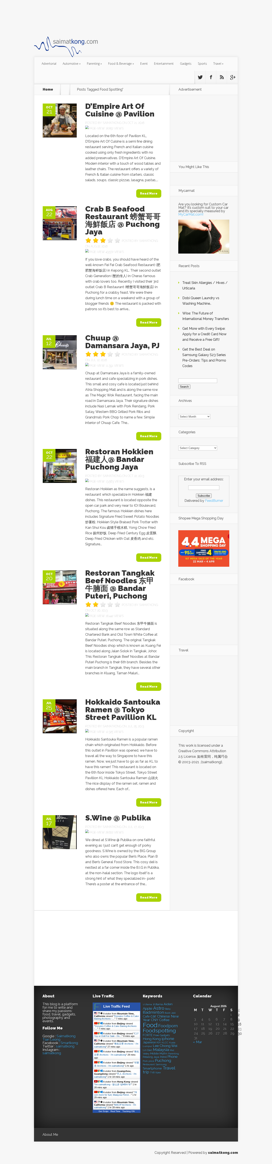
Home (48, 89)
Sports (202, 64)
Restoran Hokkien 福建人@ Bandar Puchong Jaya (119, 459)
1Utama (158, 1004)
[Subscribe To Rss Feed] (221, 77)
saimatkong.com (223, 1153)
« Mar (197, 1042)
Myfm (163, 1053)
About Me (50, 1135)
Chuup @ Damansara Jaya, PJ (122, 341)
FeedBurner (214, 501)
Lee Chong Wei (165, 1046)
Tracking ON (128, 1111)
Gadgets (185, 64)
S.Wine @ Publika (118, 817)
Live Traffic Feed (116, 1006)
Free (156, 1035)
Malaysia (161, 1049)
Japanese (149, 1042)
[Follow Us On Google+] (232, 77)
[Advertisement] (111, 17)
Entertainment (164, 64)
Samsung (161, 1064)
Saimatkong (112, 123)
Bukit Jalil (170, 1012)
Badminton (153, 1012)
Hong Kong (152, 1039)
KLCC (165, 1042)
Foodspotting (159, 1031)
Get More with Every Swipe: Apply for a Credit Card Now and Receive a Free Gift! (204, 334)
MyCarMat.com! (190, 214)
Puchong (163, 1060)
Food (150, 1025)
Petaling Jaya (151, 1057)
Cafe (146, 1016)
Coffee (164, 1020)
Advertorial (49, 64)
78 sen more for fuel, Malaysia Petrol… (115, 1093)
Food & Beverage (121, 64)
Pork (145, 1061)
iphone (168, 1038)
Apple (147, 1008)
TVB (152, 1072)
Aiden (168, 1004)
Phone (172, 1057)
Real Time (115, 1111)
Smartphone (152, 1068)
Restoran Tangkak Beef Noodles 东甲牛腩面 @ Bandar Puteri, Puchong (119, 584)
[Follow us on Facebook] (210, 77)
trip (146, 1072)
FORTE (148, 1035)
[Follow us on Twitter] (200, 77)
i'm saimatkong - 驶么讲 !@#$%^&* (113, 1084)
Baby (168, 1009)
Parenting (94, 64)
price (151, 1061)
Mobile (154, 1053)
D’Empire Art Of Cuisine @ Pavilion (119, 110)
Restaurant (149, 1064)
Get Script (103, 1111)
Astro (158, 1008)
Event (144, 64)
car (153, 1016)
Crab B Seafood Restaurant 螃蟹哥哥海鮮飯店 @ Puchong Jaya (123, 220)
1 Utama (147, 1004)
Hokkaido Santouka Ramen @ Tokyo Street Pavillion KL (122, 709)
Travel (218, 64)
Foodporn (168, 1025)
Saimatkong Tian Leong (58, 1038)
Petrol (163, 1057)
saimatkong (65, 1046)
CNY (154, 1020)
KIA (159, 1042)
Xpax (158, 1072)
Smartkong (69, 1043)
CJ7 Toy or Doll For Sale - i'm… (116, 1034)
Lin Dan (147, 1050)
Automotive (72, 64)
